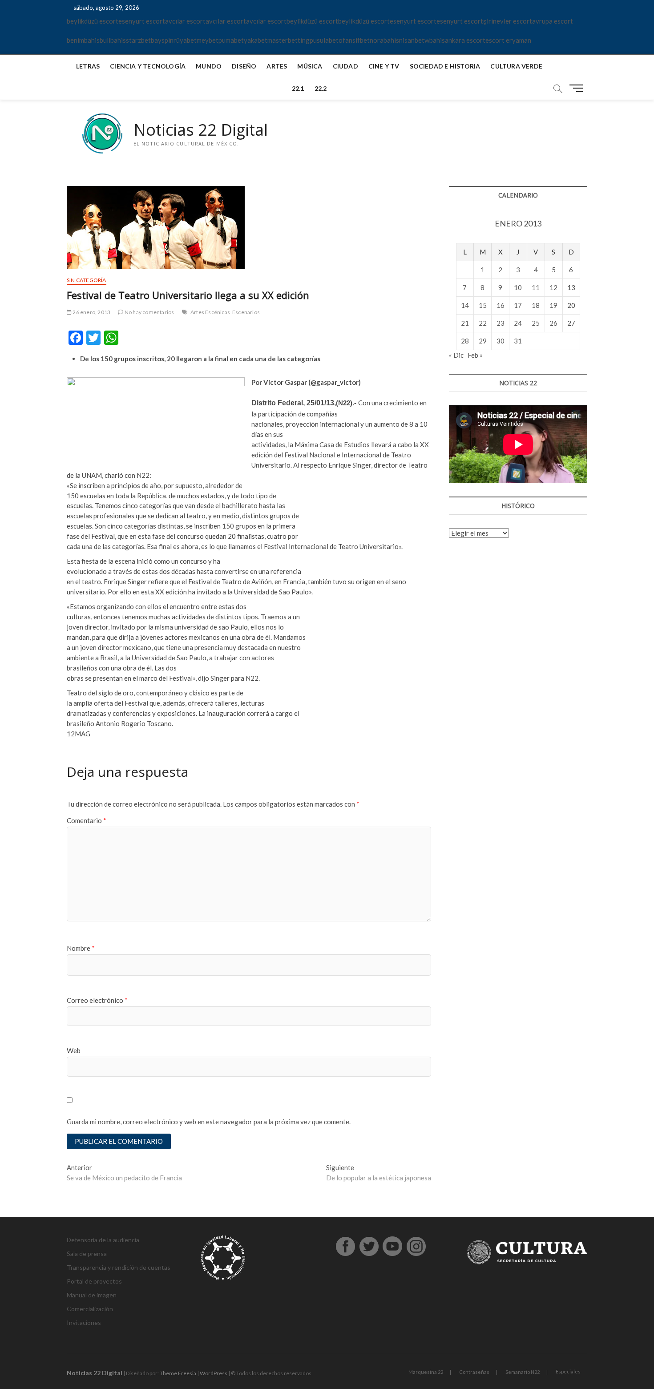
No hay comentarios (149, 312)
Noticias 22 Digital (200, 130)
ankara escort (465, 40)
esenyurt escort (141, 21)
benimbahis (83, 40)
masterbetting (288, 40)
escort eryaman (508, 40)
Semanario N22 (522, 1372)
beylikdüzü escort (92, 21)
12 (553, 287)
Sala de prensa (87, 1253)
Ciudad (345, 66)
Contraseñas (474, 1372)
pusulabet (324, 40)
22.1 (298, 88)
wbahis (434, 40)
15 (483, 305)
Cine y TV (384, 66)
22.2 (321, 88)
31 (518, 341)
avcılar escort (185, 21)
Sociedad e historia (445, 66)
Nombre (81, 948)
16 (501, 305)
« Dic (456, 355)
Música (309, 66)
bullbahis (113, 40)
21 (465, 323)
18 (536, 305)
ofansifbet (354, 40)
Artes (276, 66)
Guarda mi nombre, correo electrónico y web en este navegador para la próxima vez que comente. (209, 1122)
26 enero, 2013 (91, 312)
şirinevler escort (507, 21)
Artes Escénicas (210, 312)
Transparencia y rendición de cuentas (118, 1267)
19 (553, 305)
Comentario (86, 820)
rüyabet (185, 40)
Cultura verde (516, 66)
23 (501, 323)
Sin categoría (86, 280)
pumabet (231, 40)
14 (465, 305)
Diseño (244, 66)
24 (518, 323)
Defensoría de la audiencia (103, 1240)
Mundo (209, 66)
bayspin (162, 40)
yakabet (255, 40)
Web (74, 1050)
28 (465, 341)
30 (501, 341)
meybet (207, 40)
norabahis (384, 40)
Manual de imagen (92, 1295)
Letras (88, 66)
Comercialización (90, 1308)
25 (536, 323)
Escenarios (246, 312)
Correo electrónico (97, 1000)
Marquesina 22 (425, 1372)
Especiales (568, 1371)
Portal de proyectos (94, 1281)
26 (553, 323)
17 (518, 305)
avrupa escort (552, 21)
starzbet (138, 40)
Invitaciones (84, 1322)
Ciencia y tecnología (148, 66)
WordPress (213, 1373)
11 (536, 287)
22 (483, 323)
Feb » (475, 355)
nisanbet (411, 40)
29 (483, 341)
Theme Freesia (178, 1373)
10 (518, 287)
